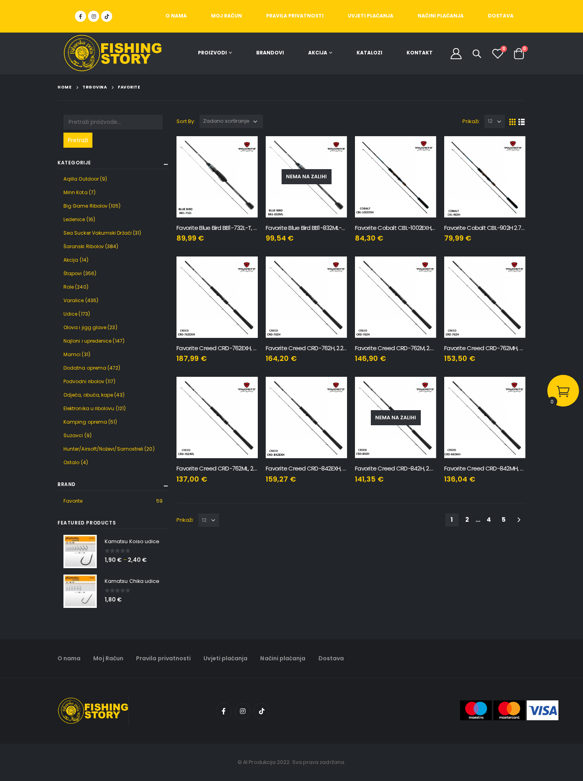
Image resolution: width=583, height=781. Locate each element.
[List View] (521, 121)
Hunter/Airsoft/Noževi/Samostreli (103, 448)
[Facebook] (80, 16)
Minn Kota (75, 192)
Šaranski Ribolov (83, 246)
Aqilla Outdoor (81, 178)
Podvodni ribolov (83, 381)
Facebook (224, 711)
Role (68, 286)
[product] (217, 177)
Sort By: (186, 121)
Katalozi (369, 52)
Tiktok (262, 711)
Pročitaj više (334, 149)
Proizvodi (212, 52)
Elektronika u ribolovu (89, 408)
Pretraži (78, 140)
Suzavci (73, 435)
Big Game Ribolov (85, 205)
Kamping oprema (85, 421)
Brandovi (270, 52)
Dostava (501, 15)
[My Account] (456, 53)
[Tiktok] (106, 16)
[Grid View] (512, 121)
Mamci (72, 354)
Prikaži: (471, 121)
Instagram (243, 711)
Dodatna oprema (84, 367)
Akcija (317, 52)
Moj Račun (226, 15)
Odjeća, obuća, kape (88, 394)
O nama (176, 15)
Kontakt (420, 52)
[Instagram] (93, 16)
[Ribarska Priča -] (112, 53)
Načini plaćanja (441, 15)
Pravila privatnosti (295, 15)
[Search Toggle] (477, 54)
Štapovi (72, 273)
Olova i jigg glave (84, 327)
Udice (70, 313)
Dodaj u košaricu (245, 149)
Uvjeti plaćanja (370, 15)
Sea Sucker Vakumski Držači (97, 232)
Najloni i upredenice (87, 340)
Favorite (73, 501)
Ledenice (74, 219)
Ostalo (71, 462)
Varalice (73, 300)
